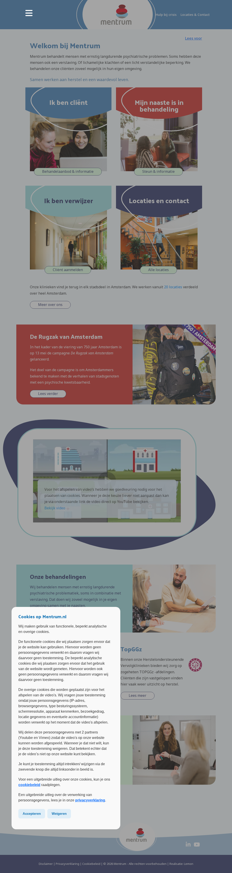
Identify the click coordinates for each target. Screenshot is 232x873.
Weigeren (59, 813)
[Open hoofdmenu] (29, 12)
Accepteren (32, 813)
